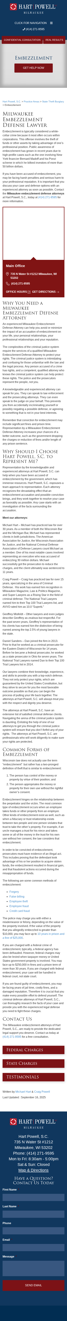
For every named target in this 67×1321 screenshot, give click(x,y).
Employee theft (18, 901)
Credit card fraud (19, 910)
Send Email (33, 1285)
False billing (16, 896)
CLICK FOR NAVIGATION (31, 23)
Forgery (14, 891)
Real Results (54, 40)
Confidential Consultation (22, 40)
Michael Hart (23, 1091)
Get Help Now (33, 67)
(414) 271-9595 (34, 29)
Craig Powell (42, 1091)
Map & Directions (33, 1170)
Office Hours (16, 291)
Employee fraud (19, 906)
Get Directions (44, 291)
